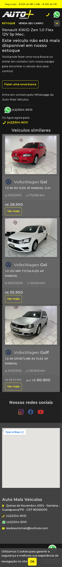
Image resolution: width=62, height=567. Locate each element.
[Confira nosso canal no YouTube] (40, 410)
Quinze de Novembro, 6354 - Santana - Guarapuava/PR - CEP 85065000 (31, 507)
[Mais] (57, 23)
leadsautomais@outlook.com (27, 528)
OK (32, 561)
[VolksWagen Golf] (31, 325)
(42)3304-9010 (21, 109)
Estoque (8, 23)
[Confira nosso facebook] (31, 410)
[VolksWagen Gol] (30, 155)
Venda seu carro (31, 23)
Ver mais (13, 211)
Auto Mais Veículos (18, 15)
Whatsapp (56, 14)
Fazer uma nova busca (20, 84)
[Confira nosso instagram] (21, 410)
